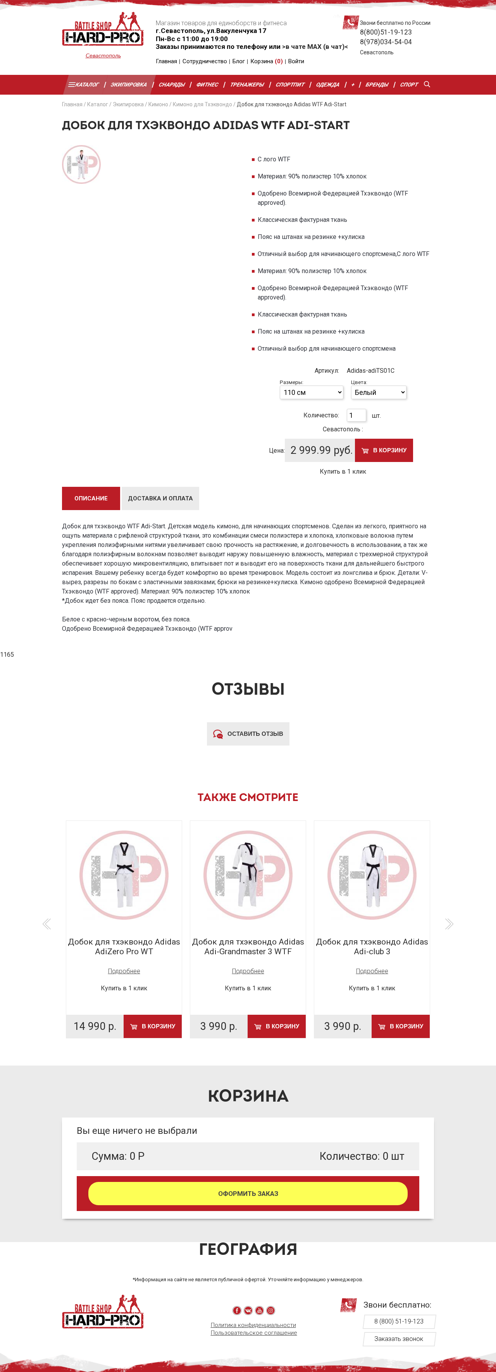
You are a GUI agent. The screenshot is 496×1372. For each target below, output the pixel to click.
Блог (238, 61)
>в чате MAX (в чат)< (315, 46)
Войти (296, 61)
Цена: (277, 450)
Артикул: (327, 370)
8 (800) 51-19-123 (399, 1321)
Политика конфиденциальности (253, 1325)
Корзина (266, 61)
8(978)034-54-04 (386, 42)
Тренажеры (247, 84)
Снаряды (172, 84)
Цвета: (359, 382)
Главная (166, 61)
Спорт (409, 84)
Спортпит (290, 84)
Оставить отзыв (254, 733)
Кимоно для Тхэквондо (202, 104)
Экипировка (129, 84)
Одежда (328, 84)
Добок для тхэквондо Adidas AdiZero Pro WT (124, 946)
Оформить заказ (248, 1193)
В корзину (389, 450)
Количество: (321, 415)
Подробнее (124, 971)
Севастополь (103, 55)
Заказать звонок (398, 1339)
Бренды (377, 84)
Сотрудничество (205, 61)
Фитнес (208, 84)
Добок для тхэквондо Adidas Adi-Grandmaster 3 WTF (248, 946)
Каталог (87, 84)
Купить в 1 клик (343, 471)
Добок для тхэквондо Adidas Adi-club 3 (372, 946)
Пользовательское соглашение (254, 1332)
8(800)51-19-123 (386, 32)
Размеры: (291, 382)
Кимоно (158, 104)
